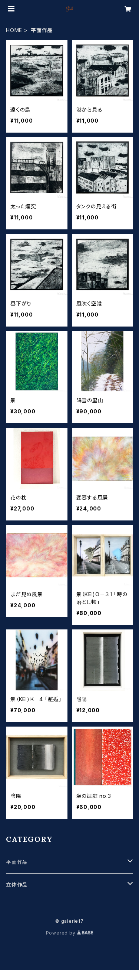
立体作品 (17, 884)
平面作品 (17, 862)
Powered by (61, 933)
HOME (14, 30)
